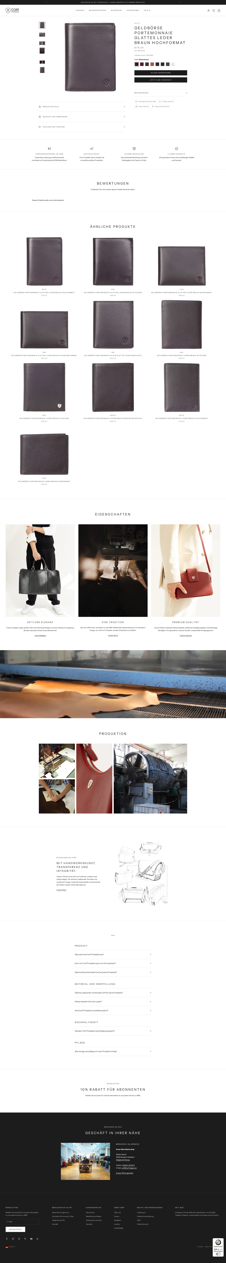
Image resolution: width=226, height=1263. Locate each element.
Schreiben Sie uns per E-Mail (62, 1216)
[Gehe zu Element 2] (42, 33)
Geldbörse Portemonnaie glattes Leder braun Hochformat (44, 292)
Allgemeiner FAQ (58, 1220)
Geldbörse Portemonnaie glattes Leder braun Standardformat (44, 355)
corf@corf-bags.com (129, 1168)
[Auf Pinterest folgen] (25, 1239)
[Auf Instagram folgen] (13, 1239)
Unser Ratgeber (40, 635)
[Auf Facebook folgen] (7, 1239)
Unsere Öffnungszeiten (124, 1173)
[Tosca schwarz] (157, 64)
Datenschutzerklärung (145, 1216)
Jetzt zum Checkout (161, 80)
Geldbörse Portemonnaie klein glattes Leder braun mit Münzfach (113, 356)
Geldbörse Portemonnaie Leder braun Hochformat (181, 418)
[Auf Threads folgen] (19, 1239)
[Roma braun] (136, 64)
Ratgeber (117, 1220)
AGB (138, 1220)
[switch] (218, 1254)
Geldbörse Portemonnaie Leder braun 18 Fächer (181, 355)
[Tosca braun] (147, 64)
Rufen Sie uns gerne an (60, 1212)
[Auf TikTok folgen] (37, 1239)
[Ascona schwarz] (162, 64)
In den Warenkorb (161, 73)
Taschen (80, 10)
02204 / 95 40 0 (128, 1165)
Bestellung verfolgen (93, 1216)
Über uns (117, 1212)
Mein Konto (90, 1212)
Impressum (141, 1212)
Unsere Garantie (186, 635)
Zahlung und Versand (94, 1220)
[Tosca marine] (167, 64)
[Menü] (222, 1239)
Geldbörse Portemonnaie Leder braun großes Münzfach (113, 418)
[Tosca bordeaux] (142, 64)
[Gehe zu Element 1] (42, 25)
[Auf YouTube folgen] (31, 1239)
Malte (137, 23)
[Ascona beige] (173, 64)
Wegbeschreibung (123, 1160)
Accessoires (133, 10)
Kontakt (55, 1224)
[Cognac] (152, 64)
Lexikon (117, 1224)
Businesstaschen (97, 10)
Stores (116, 1216)
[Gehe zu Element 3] (42, 42)
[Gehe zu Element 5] (42, 60)
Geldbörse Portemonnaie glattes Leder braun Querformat (181, 292)
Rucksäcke (116, 10)
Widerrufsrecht (142, 1224)
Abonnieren (15, 1229)
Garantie (89, 1224)
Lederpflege (118, 1228)
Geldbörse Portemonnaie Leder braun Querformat (44, 481)
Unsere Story (113, 635)
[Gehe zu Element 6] (42, 70)
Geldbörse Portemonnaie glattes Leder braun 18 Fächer (113, 292)
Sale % (147, 10)
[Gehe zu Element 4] (42, 50)
